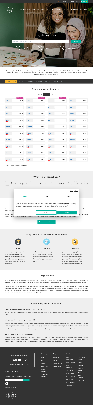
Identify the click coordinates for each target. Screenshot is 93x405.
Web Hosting (69, 370)
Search (76, 41)
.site (71, 133)
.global (8, 140)
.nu (49, 100)
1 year (46, 94)
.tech (50, 146)
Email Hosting (70, 373)
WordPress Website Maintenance (81, 370)
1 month (39, 94)
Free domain (20, 97)
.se (7, 100)
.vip (49, 113)
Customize (45, 212)
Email (51, 9)
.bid (7, 153)
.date (50, 153)
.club (28, 113)
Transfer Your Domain (46, 222)
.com (28, 100)
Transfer (39, 81)
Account (55, 360)
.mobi (50, 140)
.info (49, 107)
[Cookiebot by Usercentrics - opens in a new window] (71, 191)
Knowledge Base (57, 363)
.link (28, 159)
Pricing (21, 81)
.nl (28, 120)
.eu (71, 100)
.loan (28, 146)
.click (71, 153)
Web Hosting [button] (24, 9)
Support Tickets (57, 366)
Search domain (11, 81)
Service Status (56, 357)
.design (29, 126)
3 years (53, 94)
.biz (71, 107)
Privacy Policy (44, 366)
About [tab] (68, 196)
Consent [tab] (25, 196)
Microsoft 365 (60, 9)
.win (71, 146)
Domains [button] (35, 9)
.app (71, 159)
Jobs (42, 360)
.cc (49, 126)
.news (29, 133)
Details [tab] (46, 196)
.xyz (49, 133)
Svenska (65, 1)
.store (8, 120)
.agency (50, 159)
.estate (8, 146)
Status (58, 1)
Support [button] (74, 9)
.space (72, 120)
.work (7, 133)
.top (71, 126)
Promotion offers (70, 382)
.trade (8, 159)
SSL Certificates (70, 376)
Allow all (67, 212)
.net (28, 107)
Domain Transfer (70, 362)
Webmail (71, 1)
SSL (68, 9)
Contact (43, 363)
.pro (7, 113)
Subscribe (26, 380)
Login (77, 1)
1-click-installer (70, 385)
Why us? (47, 81)
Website (80, 362)
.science (29, 153)
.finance (29, 140)
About (42, 357)
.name (8, 126)
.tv (49, 120)
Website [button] (43, 9)
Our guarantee (57, 81)
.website (72, 140)
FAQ (66, 81)
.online (72, 113)
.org (7, 107)
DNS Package (29, 81)
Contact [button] (83, 9)
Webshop (80, 365)
